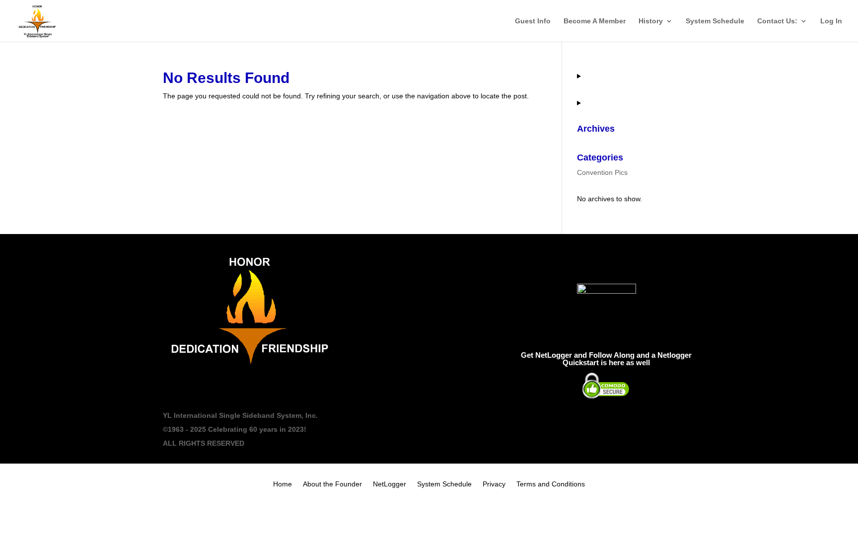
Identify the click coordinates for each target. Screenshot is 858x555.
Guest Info (533, 21)
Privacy (494, 484)
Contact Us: (777, 21)
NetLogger (389, 484)
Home (282, 484)
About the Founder (332, 484)
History (651, 21)
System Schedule (715, 21)
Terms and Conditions (550, 484)
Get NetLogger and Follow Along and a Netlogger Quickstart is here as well (606, 359)
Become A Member (595, 21)
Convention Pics (602, 172)
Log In (831, 21)
